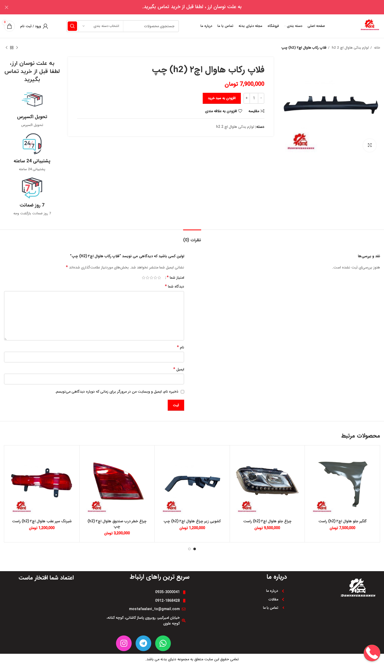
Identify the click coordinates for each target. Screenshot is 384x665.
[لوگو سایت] (369, 26)
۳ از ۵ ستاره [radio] (151, 277)
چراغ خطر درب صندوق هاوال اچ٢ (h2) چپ (117, 523)
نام (180, 347)
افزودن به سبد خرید (222, 98)
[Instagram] (124, 643)
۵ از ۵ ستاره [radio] (144, 277)
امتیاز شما (175, 278)
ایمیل (178, 369)
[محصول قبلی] (17, 47)
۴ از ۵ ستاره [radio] (147, 277)
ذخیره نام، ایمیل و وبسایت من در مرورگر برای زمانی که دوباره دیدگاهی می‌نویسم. (116, 391)
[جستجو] (72, 26)
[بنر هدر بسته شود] (6, 7)
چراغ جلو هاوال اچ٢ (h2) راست (267, 521)
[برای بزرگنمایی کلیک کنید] (369, 145)
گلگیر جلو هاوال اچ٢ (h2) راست (342, 521)
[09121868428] (372, 636)
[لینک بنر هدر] (200, 7)
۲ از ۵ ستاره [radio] (155, 277)
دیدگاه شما (174, 286)
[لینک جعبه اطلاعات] (32, 108)
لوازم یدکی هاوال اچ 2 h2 (350, 47)
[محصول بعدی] (6, 47)
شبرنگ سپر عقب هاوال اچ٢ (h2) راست (42, 521)
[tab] (192, 237)
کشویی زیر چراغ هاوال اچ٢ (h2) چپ (192, 521)
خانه (376, 47)
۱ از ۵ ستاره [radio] (159, 277)
